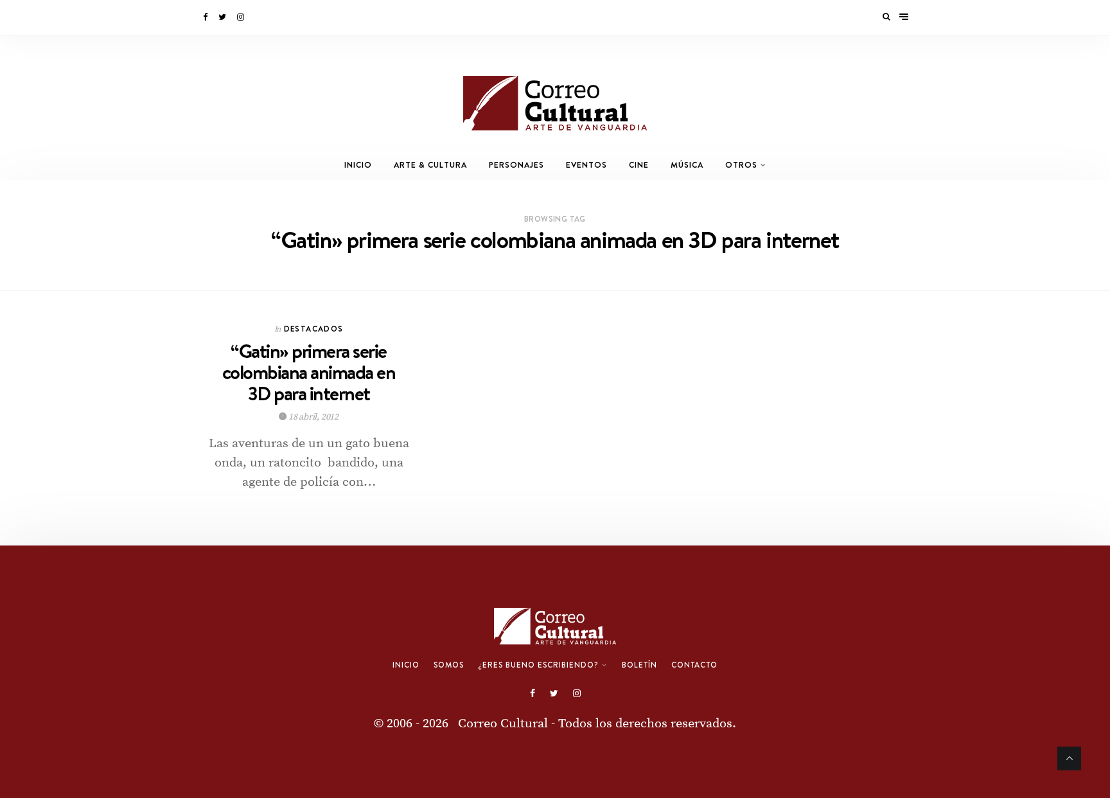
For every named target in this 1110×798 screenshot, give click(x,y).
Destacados (314, 328)
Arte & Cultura (430, 164)
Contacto (694, 665)
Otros (741, 164)
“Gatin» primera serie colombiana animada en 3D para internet (309, 372)
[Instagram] (242, 17)
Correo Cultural (503, 724)
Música (687, 164)
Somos (449, 665)
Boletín (639, 665)
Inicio (358, 164)
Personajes (516, 164)
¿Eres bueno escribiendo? (538, 665)
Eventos (586, 164)
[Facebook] (206, 17)
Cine (639, 164)
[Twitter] (223, 17)
